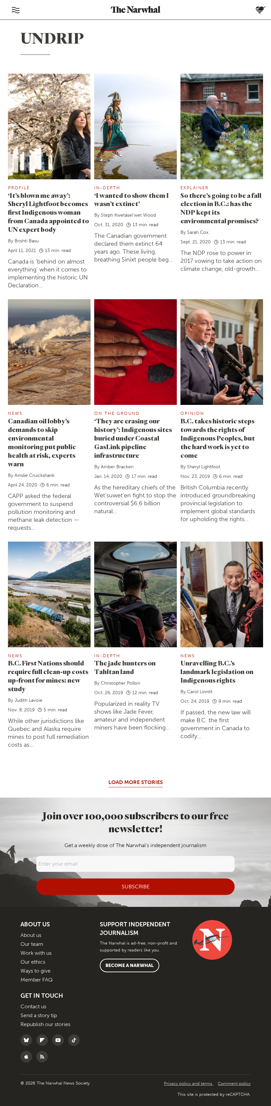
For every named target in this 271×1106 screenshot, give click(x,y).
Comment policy (234, 1083)
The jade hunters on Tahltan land (125, 667)
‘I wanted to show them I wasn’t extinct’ (131, 199)
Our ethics (32, 962)
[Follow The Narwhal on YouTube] (59, 1040)
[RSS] (43, 1057)
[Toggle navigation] (15, 10)
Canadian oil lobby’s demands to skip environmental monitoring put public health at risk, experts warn (42, 442)
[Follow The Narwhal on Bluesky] (27, 1040)
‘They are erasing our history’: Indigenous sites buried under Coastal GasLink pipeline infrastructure (133, 438)
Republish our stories (45, 1024)
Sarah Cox (198, 232)
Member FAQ (36, 980)
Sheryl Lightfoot (203, 467)
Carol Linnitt (200, 692)
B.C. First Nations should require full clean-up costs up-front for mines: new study (48, 676)
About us (30, 935)
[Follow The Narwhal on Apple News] (27, 1057)
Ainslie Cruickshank (35, 475)
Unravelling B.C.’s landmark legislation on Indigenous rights (216, 671)
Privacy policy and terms (188, 1083)
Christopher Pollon (120, 683)
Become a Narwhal (129, 965)
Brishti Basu (27, 241)
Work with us (36, 953)
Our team (31, 944)
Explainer (194, 187)
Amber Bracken (117, 467)
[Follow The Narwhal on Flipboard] (43, 1040)
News (15, 413)
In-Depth (107, 187)
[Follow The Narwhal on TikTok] (75, 1040)
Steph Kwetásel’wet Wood (128, 215)
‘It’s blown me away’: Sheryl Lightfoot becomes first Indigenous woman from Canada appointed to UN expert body (48, 212)
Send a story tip (38, 1015)
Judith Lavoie (28, 700)
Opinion (192, 413)
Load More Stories (135, 782)
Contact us (33, 1006)
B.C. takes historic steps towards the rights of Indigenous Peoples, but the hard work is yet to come (217, 438)
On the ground (117, 413)
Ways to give (35, 971)
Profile (19, 187)
